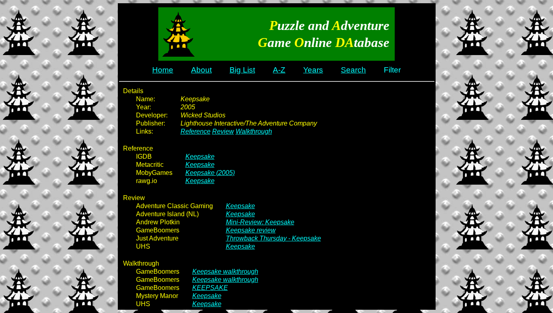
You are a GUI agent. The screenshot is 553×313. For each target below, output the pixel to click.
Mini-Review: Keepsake (260, 222)
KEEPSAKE (210, 287)
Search (353, 70)
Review (223, 131)
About (201, 70)
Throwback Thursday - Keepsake (273, 238)
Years (313, 70)
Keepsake (200, 156)
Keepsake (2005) (210, 172)
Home (162, 70)
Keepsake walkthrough (225, 271)
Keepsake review (251, 230)
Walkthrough (254, 131)
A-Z (279, 70)
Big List (242, 70)
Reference (196, 131)
